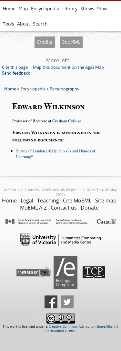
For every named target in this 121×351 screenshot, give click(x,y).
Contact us (64, 207)
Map (23, 8)
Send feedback (16, 73)
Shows (87, 8)
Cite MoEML (77, 200)
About (23, 24)
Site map (105, 200)
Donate (90, 207)
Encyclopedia (45, 8)
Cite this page (15, 67)
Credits (44, 42)
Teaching (48, 200)
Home (9, 8)
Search (40, 24)
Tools (8, 24)
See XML (71, 42)
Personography (64, 89)
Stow (102, 8)
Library (69, 8)
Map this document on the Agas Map (68, 67)
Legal (27, 200)
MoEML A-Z (33, 207)
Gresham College (66, 121)
